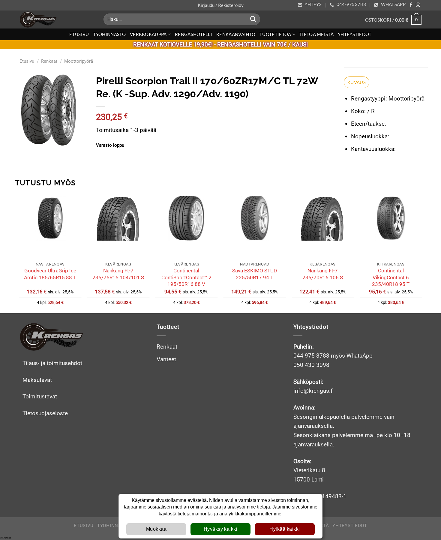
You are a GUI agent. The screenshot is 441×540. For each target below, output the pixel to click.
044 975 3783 (311, 355)
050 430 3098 (311, 365)
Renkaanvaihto (235, 34)
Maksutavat (37, 379)
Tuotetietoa (275, 34)
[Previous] (19, 254)
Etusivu (79, 34)
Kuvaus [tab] (356, 82)
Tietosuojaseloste (45, 413)
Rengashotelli (193, 34)
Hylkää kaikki (284, 529)
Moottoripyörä (78, 61)
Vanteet (166, 359)
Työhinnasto (109, 34)
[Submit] (253, 20)
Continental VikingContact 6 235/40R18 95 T (391, 277)
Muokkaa (156, 529)
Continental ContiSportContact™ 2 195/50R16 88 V (186, 277)
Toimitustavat (39, 396)
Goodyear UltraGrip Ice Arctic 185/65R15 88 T (50, 274)
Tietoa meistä (316, 34)
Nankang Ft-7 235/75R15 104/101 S (118, 274)
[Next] (421, 254)
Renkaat (49, 61)
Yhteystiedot (355, 34)
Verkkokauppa (148, 34)
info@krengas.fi (313, 390)
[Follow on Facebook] (411, 5)
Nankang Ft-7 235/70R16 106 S (322, 274)
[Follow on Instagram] (418, 5)
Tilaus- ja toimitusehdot (52, 363)
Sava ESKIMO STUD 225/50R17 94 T (254, 274)
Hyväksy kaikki (221, 529)
